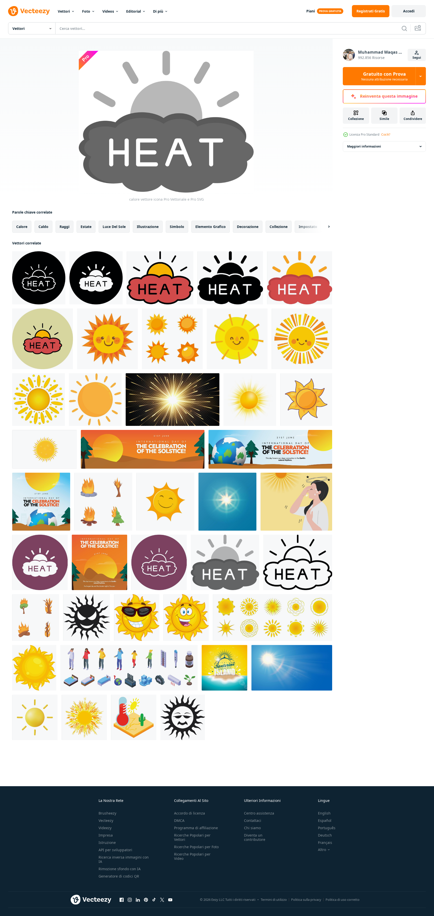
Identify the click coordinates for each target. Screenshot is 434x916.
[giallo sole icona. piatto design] (34, 668)
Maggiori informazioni (364, 146)
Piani (310, 11)
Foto (86, 11)
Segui (416, 57)
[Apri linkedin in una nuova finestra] (138, 900)
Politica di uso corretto (343, 899)
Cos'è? (385, 134)
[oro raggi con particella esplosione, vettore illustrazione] (172, 399)
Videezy (105, 827)
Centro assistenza (259, 813)
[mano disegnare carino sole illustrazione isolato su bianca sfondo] (302, 338)
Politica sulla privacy (306, 899)
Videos (108, 11)
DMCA (179, 820)
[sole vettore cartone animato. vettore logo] (165, 502)
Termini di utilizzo (274, 899)
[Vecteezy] (29, 11)
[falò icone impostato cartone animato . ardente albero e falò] (103, 502)
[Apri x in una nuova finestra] (162, 900)
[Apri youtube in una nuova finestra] (170, 900)
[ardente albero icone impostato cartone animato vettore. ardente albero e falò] (35, 617)
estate (86, 226)
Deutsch (325, 835)
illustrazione (148, 226)
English (324, 813)
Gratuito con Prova (384, 76)
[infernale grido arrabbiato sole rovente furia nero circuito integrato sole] (86, 617)
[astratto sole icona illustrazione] (44, 449)
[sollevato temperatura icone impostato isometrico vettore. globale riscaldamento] (129, 668)
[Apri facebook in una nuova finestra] (122, 900)
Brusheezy (107, 813)
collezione (279, 226)
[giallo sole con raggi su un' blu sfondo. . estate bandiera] (227, 502)
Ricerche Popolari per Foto (196, 846)
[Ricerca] (404, 28)
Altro (322, 850)
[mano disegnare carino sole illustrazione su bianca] (237, 338)
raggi (64, 226)
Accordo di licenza (189, 813)
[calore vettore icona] (38, 277)
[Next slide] (324, 227)
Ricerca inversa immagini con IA (124, 859)
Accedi (408, 11)
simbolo (177, 226)
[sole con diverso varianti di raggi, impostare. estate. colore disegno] (272, 617)
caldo (43, 226)
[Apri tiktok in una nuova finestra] (154, 900)
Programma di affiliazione (196, 827)
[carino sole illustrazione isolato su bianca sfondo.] (95, 399)
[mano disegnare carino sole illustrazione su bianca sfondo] (107, 338)
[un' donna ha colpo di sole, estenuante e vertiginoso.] (296, 502)
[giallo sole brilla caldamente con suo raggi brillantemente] (306, 399)
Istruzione (107, 842)
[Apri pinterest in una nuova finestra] (146, 900)
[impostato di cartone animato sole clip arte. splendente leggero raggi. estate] (172, 338)
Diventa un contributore (254, 837)
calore (21, 226)
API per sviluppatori (115, 849)
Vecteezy (106, 820)
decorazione (247, 226)
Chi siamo (252, 827)
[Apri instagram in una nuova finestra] (130, 900)
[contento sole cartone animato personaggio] (186, 617)
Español (324, 820)
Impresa (106, 835)
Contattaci (252, 820)
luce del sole (114, 226)
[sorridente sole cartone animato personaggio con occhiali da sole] (136, 617)
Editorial (133, 11)
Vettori (64, 11)
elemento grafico (210, 226)
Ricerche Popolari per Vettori (192, 837)
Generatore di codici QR (119, 876)
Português (326, 827)
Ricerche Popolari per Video (192, 856)
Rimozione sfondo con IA (120, 868)
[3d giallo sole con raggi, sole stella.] (35, 717)
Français (325, 842)
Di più (158, 11)
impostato (308, 226)
